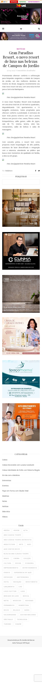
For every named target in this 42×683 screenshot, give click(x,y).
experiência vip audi (23, 572)
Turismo (7, 624)
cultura (7, 563)
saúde (26, 610)
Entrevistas (6, 480)
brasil (6, 558)
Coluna (4, 459)
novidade (29, 600)
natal (6, 600)
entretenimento (30, 568)
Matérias (5, 496)
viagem (18, 624)
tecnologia (22, 619)
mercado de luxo (11, 596)
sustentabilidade (28, 614)
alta (26, 530)
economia (29, 563)
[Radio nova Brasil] (21, 39)
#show (16, 530)
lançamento (9, 586)
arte (21, 544)
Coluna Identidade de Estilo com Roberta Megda (21, 470)
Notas (4, 501)
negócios (17, 600)
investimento (32, 582)
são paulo (8, 619)
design (18, 563)
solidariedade (10, 614)
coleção (27, 558)
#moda (7, 530)
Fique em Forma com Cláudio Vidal (15, 491)
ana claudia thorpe (12, 535)
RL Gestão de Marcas (27, 640)
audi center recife (12, 549)
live (20, 586)
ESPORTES (22, 1)
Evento (7, 572)
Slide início (6, 511)
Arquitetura (9, 544)
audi (29, 544)
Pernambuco (9, 605)
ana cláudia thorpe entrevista (17, 540)
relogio (16, 610)
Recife (6, 610)
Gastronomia (23, 577)
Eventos (5, 485)
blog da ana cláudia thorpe (16, 554)
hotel (6, 582)
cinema (16, 558)
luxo (23, 591)
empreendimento (11, 568)
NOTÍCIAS (14, 1)
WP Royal (26, 643)
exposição (8, 577)
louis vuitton (10, 591)
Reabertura (24, 605)
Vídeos (5, 517)
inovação (17, 582)
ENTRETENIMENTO (34, 1)
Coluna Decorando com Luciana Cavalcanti (18, 465)
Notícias (21, 49)
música (26, 596)
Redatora (8, 171)
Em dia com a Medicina (11, 475)
